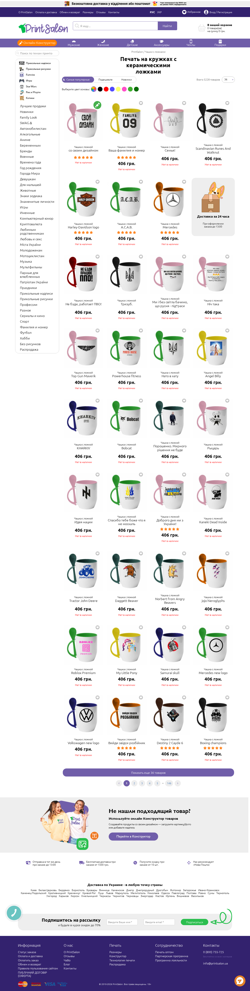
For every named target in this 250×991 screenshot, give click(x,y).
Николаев (153, 893)
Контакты (113, 12)
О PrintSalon (25, 12)
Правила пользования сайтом (38, 968)
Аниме (25, 139)
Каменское (117, 890)
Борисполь (78, 890)
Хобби (25, 338)
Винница (104, 890)
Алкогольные (30, 134)
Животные (28, 190)
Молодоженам (31, 250)
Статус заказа (27, 952)
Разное (25, 310)
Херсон (75, 896)
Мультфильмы (31, 267)
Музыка (26, 261)
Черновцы (132, 896)
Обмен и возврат (70, 12)
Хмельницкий (89, 896)
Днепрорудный (145, 890)
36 (225, 79)
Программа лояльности (171, 960)
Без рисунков (30, 344)
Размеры (88, 12)
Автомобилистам (33, 128)
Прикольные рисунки (36, 299)
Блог (67, 964)
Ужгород (51, 896)
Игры (24, 207)
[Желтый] (118, 89)
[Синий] (112, 89)
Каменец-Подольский (33, 893)
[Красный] (106, 89)
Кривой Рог (89, 893)
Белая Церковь (48, 890)
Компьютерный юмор (36, 218)
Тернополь (222, 893)
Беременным (30, 145)
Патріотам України (34, 282)
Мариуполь (122, 893)
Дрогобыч (162, 890)
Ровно (202, 893)
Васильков (197, 896)
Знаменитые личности (37, 201)
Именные (27, 212)
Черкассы (105, 896)
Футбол (25, 332)
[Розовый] (124, 89)
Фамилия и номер (34, 327)
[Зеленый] (130, 89)
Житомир (175, 890)
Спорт (24, 321)
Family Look (28, 117)
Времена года (30, 162)
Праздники (28, 287)
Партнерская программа (171, 956)
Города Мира (30, 173)
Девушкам (28, 179)
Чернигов (118, 896)
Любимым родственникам (32, 231)
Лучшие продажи (33, 106)
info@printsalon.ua (215, 963)
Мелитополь (138, 893)
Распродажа (29, 349)
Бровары (92, 890)
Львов (109, 893)
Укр (159, 12)
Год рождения (30, 168)
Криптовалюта (31, 224)
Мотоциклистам (32, 256)
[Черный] (100, 89)
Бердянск (64, 890)
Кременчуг (74, 893)
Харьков (64, 896)
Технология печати (122, 960)
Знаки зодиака (31, 196)
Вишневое (183, 896)
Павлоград (178, 893)
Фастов (159, 896)
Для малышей (30, 184)
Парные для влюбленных (30, 274)
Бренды (26, 151)
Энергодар (147, 896)
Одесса (165, 893)
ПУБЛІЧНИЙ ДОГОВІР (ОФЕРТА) (32, 974)
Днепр (130, 890)
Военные (27, 156)
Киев (34, 890)
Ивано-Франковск (208, 890)
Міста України (30, 244)
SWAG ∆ (26, 123)
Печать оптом (164, 952)
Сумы (211, 893)
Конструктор (117, 956)
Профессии (28, 304)
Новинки (26, 111)
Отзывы (101, 12)
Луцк (101, 893)
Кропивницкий (57, 893)
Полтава (191, 893)
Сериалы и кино (32, 315)
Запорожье (189, 890)
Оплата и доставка (46, 12)
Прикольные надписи (36, 293)
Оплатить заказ (28, 960)
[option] (93, 89)
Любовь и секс (31, 239)
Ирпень (170, 896)
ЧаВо (67, 960)
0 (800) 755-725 (213, 951)
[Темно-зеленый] (136, 89)
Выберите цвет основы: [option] (76, 89)
